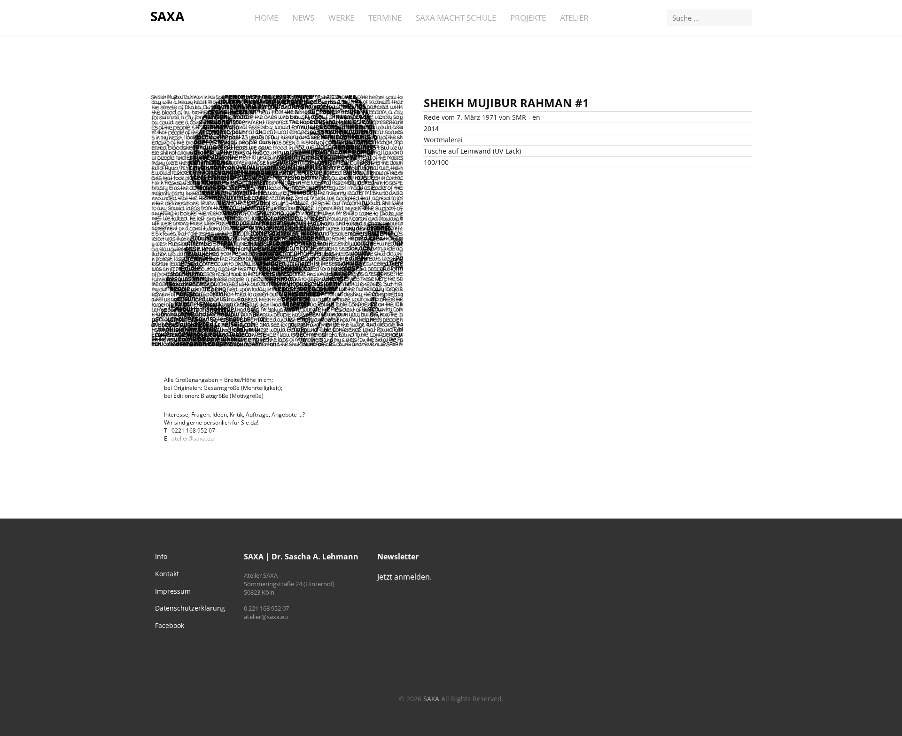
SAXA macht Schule (456, 18)
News (303, 18)
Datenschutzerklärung (190, 608)
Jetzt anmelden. (404, 577)
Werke (341, 18)
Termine (385, 18)
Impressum (173, 591)
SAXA (167, 16)
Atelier (574, 18)
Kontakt (167, 573)
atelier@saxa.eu (192, 438)
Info (161, 556)
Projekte (528, 18)
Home (266, 18)
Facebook (169, 625)
